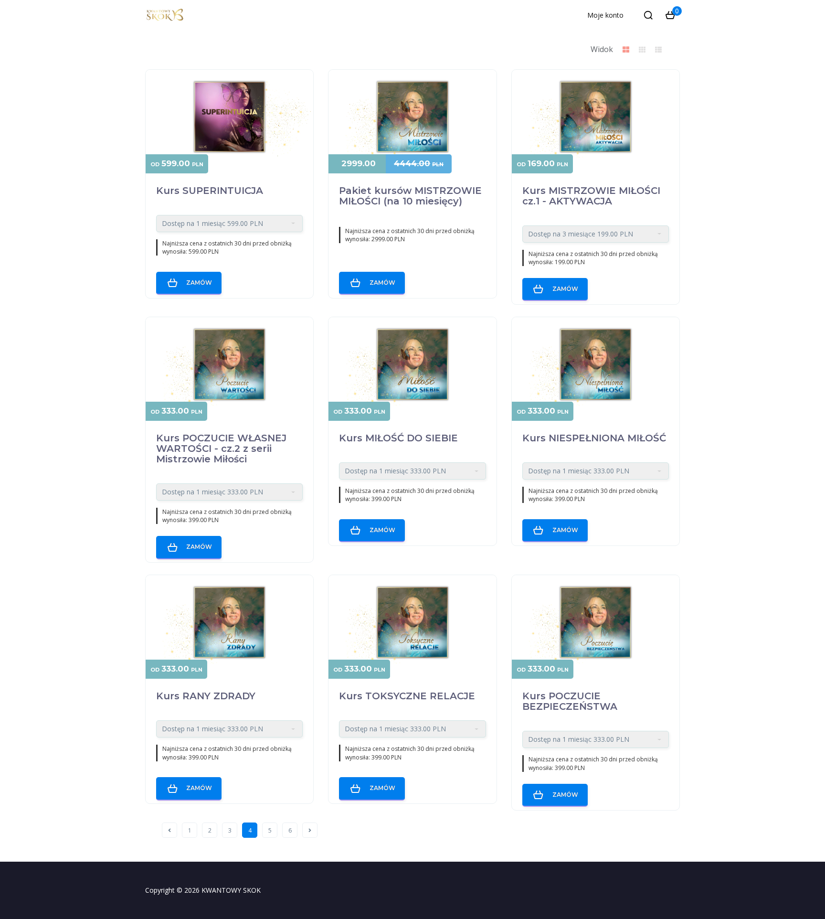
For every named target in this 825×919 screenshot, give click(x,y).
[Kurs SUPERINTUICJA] (229, 117)
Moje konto (605, 15)
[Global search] (648, 15)
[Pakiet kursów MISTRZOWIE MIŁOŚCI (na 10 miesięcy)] (412, 117)
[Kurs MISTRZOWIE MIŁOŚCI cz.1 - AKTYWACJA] (595, 117)
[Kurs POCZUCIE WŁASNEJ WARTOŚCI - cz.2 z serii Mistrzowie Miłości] (229, 364)
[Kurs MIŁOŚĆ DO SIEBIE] (412, 364)
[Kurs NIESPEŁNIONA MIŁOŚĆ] (595, 364)
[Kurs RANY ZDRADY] (229, 622)
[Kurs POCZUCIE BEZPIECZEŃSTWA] (595, 622)
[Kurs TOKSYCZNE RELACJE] (412, 622)
